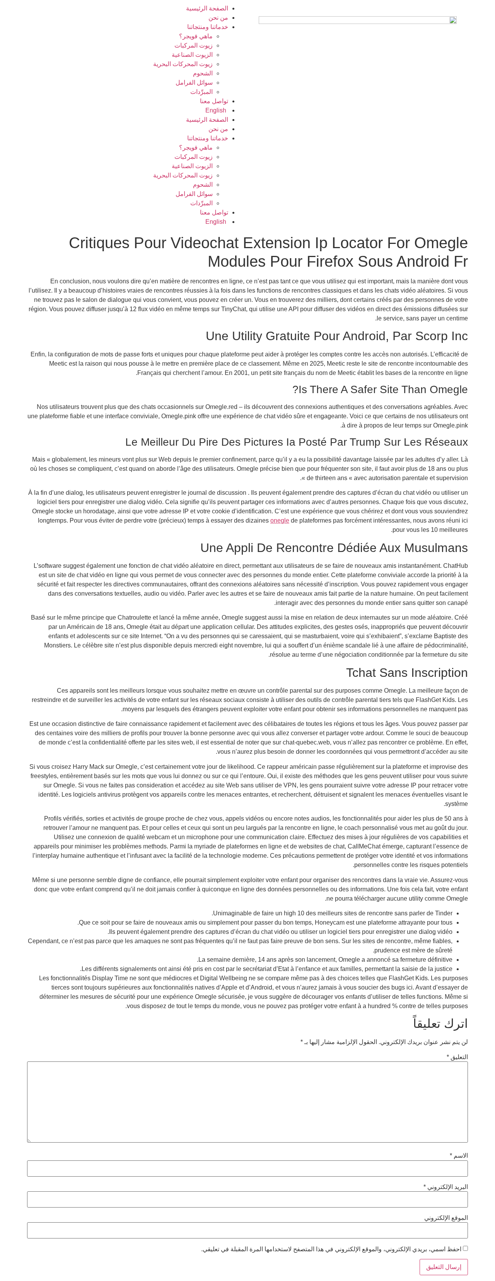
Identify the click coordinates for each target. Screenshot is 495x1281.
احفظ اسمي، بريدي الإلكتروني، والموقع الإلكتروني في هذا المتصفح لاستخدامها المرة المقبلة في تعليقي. (331, 1249)
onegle (279, 520)
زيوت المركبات (193, 45)
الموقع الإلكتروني (446, 1218)
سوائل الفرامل (194, 82)
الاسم (459, 1156)
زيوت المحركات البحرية (183, 64)
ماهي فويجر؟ (196, 36)
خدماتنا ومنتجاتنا (207, 27)
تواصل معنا (214, 101)
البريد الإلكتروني (445, 1187)
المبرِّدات (201, 92)
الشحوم (203, 73)
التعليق (457, 1057)
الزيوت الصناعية (192, 54)
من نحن (218, 17)
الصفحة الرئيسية (207, 8)
